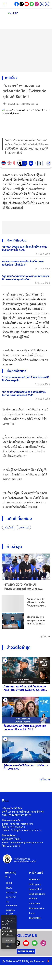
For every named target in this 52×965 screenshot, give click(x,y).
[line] (35, 945)
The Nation (34, 879)
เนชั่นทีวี (16, 961)
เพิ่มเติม (9, 934)
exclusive (11, 892)
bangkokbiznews (37, 893)
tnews (32, 912)
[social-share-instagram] (37, 4)
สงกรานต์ (24, 527)
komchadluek (35, 888)
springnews (34, 903)
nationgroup (35, 884)
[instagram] (43, 945)
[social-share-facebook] (16, 4)
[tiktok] (17, 945)
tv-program (11, 903)
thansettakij (35, 917)
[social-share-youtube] (27, 4)
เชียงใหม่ (8, 527)
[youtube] (26, 945)
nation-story (10, 912)
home (9, 882)
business (11, 897)
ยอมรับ (9, 940)
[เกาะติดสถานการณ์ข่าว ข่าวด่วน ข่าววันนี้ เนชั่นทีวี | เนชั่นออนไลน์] (26, 14)
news (9, 887)
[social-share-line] (32, 4)
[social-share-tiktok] (21, 4)
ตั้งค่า (8, 946)
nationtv (33, 898)
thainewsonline (36, 908)
